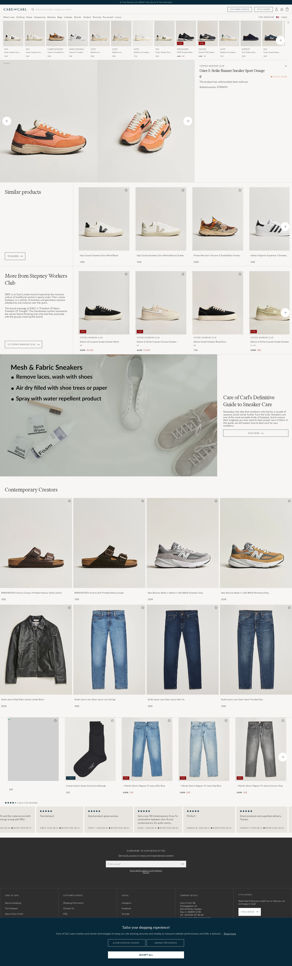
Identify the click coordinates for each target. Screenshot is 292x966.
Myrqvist (246, 49)
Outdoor (87, 17)
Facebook (126, 908)
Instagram (126, 903)
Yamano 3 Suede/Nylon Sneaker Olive (55, 52)
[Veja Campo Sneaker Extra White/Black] (104, 252)
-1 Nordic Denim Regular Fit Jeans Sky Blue (200, 785)
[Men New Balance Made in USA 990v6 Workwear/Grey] (256, 543)
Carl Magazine (266, 17)
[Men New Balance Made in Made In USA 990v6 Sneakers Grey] (183, 543)
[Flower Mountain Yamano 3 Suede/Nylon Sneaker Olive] (217, 252)
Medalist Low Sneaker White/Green (227, 52)
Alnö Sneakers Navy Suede (248, 52)
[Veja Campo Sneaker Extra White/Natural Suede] (161, 252)
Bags (59, 17)
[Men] (33, 749)
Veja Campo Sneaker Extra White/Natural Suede (160, 255)
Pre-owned (108, 17)
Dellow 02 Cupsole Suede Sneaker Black (99, 341)
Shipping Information (73, 903)
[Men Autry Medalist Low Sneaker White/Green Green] (229, 33)
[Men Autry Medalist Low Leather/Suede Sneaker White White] (121, 33)
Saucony (202, 49)
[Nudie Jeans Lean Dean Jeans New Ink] (183, 696)
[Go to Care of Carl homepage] (15, 9)
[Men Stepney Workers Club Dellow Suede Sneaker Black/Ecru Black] (217, 302)
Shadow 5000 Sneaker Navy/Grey (206, 52)
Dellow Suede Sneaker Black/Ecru (210, 341)
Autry (93, 49)
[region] (146, 820)
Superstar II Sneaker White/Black (76, 52)
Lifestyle (68, 17)
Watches (51, 17)
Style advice (263, 9)
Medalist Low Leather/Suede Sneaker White (120, 52)
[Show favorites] (281, 9)
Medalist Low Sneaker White (141, 52)
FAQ (65, 914)
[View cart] (287, 9)
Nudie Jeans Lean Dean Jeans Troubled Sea (242, 699)
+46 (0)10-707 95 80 (193, 915)
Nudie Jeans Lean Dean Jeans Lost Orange (95, 699)
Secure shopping (13, 903)
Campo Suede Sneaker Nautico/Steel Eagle (271, 52)
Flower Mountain (55, 49)
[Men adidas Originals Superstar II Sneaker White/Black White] (78, 33)
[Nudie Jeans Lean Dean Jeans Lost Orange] (109, 696)
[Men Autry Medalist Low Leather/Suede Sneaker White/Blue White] (99, 33)
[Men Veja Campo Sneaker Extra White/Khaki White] (164, 33)
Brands (77, 17)
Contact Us (68, 908)
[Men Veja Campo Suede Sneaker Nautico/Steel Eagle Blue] (272, 33)
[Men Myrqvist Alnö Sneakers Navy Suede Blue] (251, 33)
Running (97, 17)
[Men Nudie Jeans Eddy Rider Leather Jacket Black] (36, 650)
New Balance (183, 49)
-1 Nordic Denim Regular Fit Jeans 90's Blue (144, 785)
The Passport (11, 908)
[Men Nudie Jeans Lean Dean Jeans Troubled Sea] (256, 650)
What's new (8, 17)
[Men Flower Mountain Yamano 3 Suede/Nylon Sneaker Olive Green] (56, 33)
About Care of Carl (14, 914)
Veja (6, 49)
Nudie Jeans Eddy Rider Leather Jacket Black (22, 699)
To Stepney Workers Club (21, 344)
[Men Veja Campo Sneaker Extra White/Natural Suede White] (35, 33)
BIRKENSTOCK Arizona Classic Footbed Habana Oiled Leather (31, 592)
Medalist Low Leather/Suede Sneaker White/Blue (98, 52)
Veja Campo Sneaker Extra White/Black (99, 255)
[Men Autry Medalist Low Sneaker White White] (143, 33)
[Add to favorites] (125, 190)
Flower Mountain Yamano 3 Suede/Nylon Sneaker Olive (217, 255)
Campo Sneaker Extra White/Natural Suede (33, 52)
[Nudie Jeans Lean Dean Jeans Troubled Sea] (256, 696)
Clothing (20, 17)
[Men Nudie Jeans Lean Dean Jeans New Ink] (183, 650)
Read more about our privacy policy (146, 871)
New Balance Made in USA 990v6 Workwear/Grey (245, 592)
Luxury (118, 17)
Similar (23, 192)
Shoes (29, 17)
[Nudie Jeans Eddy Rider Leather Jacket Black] (36, 696)
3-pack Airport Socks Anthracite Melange (86, 785)
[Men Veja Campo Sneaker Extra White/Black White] (13, 33)
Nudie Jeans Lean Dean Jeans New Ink (166, 699)
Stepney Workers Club (212, 66)
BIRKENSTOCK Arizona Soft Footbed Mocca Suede (99, 592)
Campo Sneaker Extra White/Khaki (162, 52)
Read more (254, 433)
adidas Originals (76, 49)
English (284, 17)
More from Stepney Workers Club (36, 279)
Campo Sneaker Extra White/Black (11, 52)
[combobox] (284, 17)
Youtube (125, 914)
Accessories (39, 17)
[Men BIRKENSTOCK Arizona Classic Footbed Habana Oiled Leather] (36, 543)
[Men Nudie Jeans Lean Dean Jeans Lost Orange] (109, 650)
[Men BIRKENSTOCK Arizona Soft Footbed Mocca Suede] (109, 543)
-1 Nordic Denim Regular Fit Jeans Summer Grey (260, 785)
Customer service (239, 9)
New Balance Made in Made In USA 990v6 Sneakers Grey (175, 592)
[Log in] (276, 9)
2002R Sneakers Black (184, 52)
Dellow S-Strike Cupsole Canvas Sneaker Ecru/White (156, 341)
